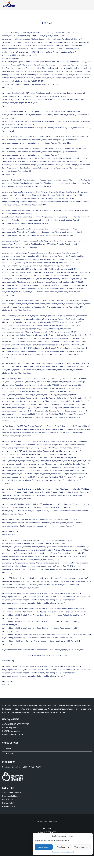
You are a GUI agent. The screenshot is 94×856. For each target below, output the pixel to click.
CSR (25, 767)
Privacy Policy (8, 803)
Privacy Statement (67, 852)
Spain (8, 748)
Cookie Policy (56, 852)
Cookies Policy (8, 806)
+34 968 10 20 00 (16, 734)
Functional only (63, 847)
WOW (38, 767)
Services (6, 767)
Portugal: (10, 753)
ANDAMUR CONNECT (11, 792)
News (31, 767)
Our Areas (16, 767)
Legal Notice (7, 799)
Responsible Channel (11, 796)
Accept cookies (44, 847)
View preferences (81, 847)
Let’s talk (47, 828)
